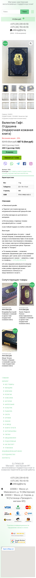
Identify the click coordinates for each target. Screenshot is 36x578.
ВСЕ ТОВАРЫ (9, 384)
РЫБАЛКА (8, 411)
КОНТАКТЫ (6, 458)
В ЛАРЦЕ (8, 424)
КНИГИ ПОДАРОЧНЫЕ (24, 171)
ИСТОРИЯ (8, 401)
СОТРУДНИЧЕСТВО (8, 454)
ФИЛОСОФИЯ (9, 404)
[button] (32, 11)
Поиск (24, 12)
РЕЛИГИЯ (8, 394)
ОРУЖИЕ (8, 418)
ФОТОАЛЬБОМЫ (10, 431)
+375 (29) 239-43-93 (19, 260)
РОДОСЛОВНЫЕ (10, 441)
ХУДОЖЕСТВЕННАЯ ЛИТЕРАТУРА (18, 173)
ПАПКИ (7, 434)
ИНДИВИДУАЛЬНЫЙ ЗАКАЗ (12, 451)
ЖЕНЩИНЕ (8, 388)
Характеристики (8, 177)
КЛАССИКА (9, 398)
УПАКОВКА (9, 448)
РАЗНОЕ (7, 421)
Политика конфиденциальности (18, 525)
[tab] (18, 177)
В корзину (9, 152)
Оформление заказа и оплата (18, 528)
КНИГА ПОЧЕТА (10, 428)
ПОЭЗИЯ (15, 116)
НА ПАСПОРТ (9, 444)
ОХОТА (7, 414)
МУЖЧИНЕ (8, 391)
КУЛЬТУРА (8, 408)
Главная (4, 114)
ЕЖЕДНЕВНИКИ (10, 438)
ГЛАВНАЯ (5, 378)
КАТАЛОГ (5, 381)
